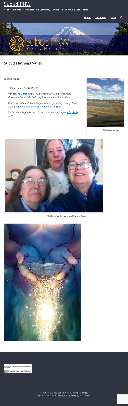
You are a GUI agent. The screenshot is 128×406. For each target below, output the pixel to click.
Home (87, 17)
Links (113, 17)
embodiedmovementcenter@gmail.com (39, 106)
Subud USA (100, 17)
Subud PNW (17, 3)
